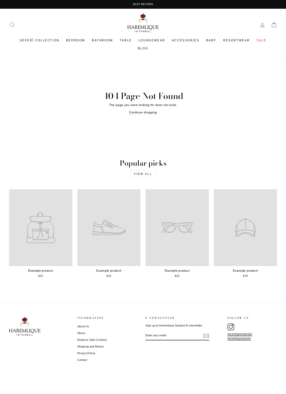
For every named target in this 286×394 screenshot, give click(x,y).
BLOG (143, 48)
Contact (82, 360)
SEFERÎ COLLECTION (39, 40)
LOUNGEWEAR (152, 40)
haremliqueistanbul (239, 334)
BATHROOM (102, 40)
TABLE (126, 40)
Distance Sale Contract (92, 339)
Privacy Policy (86, 353)
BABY (211, 40)
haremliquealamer (239, 338)
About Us (83, 326)
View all (143, 174)
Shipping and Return (90, 346)
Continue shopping (143, 112)
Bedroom (75, 40)
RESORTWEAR (236, 40)
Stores (81, 333)
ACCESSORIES (186, 40)
